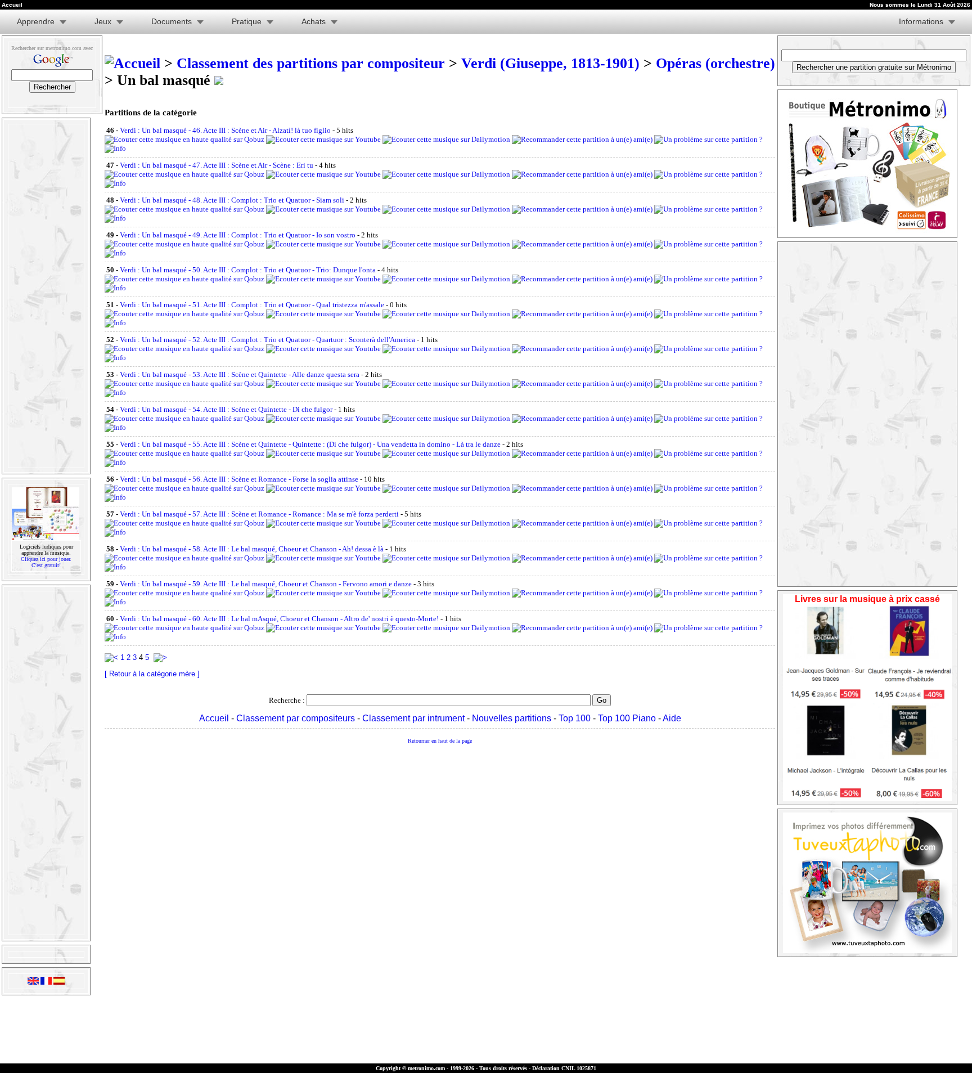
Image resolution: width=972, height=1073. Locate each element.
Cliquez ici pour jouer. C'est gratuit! (46, 562)
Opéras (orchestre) (715, 63)
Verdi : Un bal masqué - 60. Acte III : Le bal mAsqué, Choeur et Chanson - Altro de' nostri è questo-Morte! (279, 618)
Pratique (247, 21)
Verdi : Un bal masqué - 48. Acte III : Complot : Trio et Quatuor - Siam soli (232, 200)
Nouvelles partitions (511, 718)
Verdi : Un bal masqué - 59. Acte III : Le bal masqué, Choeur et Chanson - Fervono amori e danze (266, 584)
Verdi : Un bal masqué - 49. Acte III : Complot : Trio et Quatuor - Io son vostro (238, 235)
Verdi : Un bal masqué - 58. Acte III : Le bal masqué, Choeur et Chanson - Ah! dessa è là (252, 549)
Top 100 (575, 718)
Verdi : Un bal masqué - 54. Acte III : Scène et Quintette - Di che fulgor (226, 409)
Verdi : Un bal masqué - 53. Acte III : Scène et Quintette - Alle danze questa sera (239, 374)
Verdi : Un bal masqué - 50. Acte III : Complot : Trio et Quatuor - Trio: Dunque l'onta (248, 270)
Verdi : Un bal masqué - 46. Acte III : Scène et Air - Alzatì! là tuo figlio (225, 130)
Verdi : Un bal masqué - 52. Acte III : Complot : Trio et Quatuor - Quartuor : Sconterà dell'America (267, 339)
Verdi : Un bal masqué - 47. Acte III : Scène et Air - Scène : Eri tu (216, 165)
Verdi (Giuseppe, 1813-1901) (550, 63)
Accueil (214, 718)
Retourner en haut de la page (440, 741)
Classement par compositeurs (295, 718)
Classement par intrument (413, 718)
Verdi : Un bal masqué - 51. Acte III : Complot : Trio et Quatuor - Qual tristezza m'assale (252, 304)
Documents (171, 21)
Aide (672, 718)
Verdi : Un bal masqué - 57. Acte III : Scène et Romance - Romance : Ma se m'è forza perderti (259, 514)
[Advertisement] (45, 296)
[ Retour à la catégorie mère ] (152, 674)
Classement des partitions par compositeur (311, 63)
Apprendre (36, 21)
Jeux (102, 21)
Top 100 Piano (627, 718)
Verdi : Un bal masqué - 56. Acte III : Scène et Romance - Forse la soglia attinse (239, 479)
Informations (921, 21)
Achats (314, 21)
